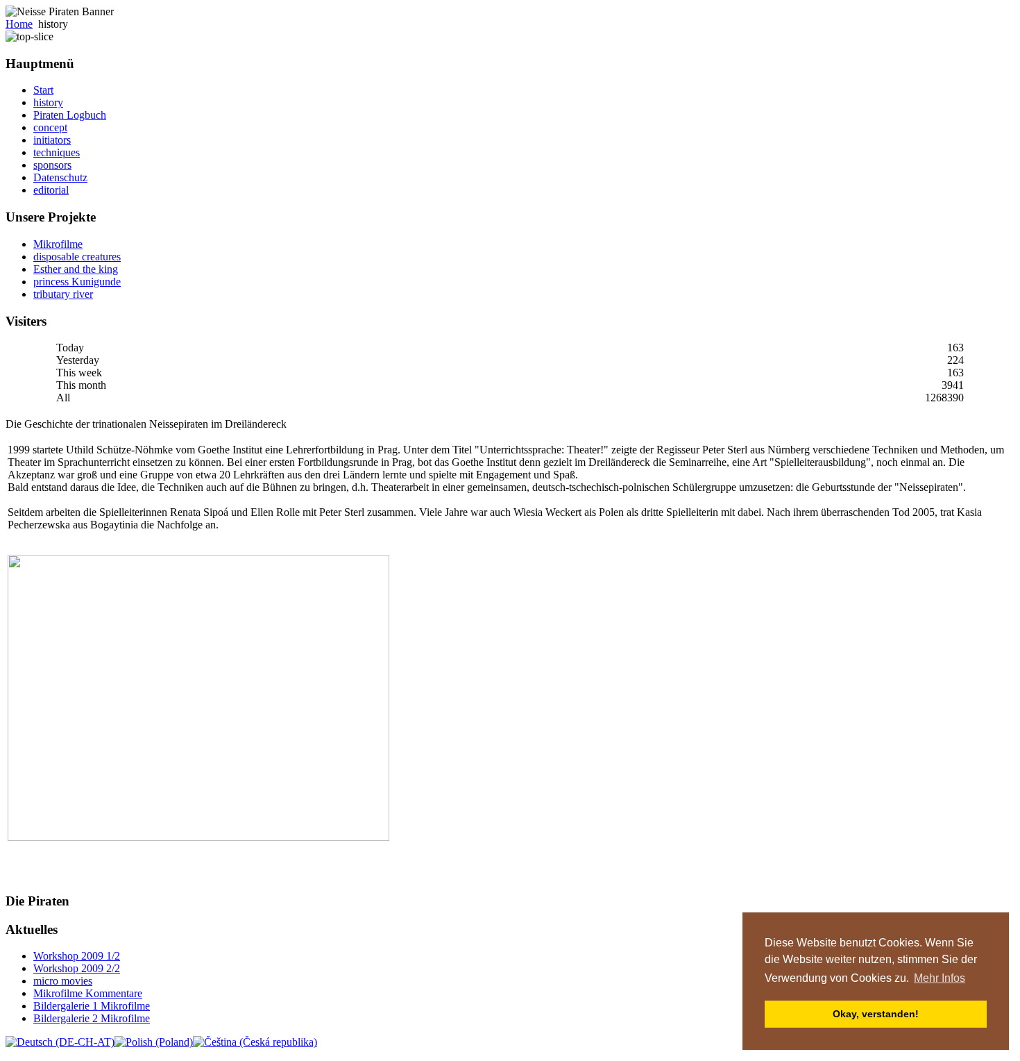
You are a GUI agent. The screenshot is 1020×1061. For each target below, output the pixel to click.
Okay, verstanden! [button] (876, 1013)
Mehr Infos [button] (939, 978)
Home (19, 24)
